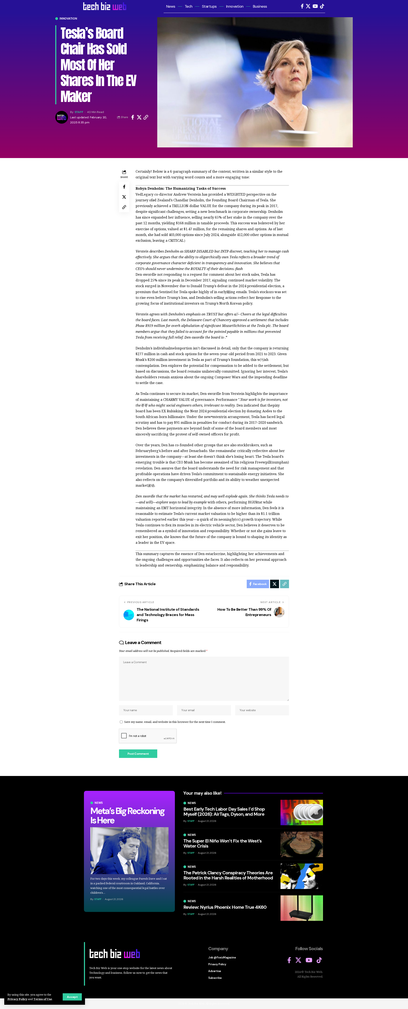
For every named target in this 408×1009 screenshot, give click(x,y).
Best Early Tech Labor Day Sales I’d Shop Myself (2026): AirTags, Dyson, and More (224, 811)
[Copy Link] (146, 117)
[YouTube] (315, 6)
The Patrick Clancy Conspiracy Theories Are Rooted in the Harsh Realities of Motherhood (228, 875)
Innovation (68, 18)
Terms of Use (42, 999)
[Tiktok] (322, 6)
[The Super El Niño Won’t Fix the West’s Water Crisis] (301, 844)
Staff (79, 112)
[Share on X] (139, 117)
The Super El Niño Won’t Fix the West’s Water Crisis (222, 843)
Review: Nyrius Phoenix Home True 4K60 (224, 907)
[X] (308, 6)
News (99, 802)
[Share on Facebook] (133, 117)
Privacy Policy (17, 999)
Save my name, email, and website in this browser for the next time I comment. (175, 722)
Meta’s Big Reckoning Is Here (127, 815)
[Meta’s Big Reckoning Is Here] (129, 850)
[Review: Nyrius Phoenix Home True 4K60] (301, 908)
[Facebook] (302, 6)
